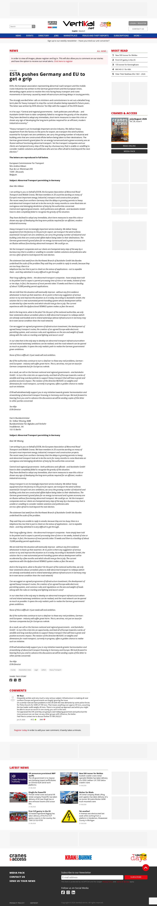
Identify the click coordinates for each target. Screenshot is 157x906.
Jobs (56, 35)
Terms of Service (123, 882)
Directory (43, 35)
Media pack (129, 151)
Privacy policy (17, 903)
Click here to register (63, 61)
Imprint (34, 903)
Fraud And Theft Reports (95, 35)
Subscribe (135, 877)
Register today (20, 730)
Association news (25, 670)
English (75, 31)
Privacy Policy (107, 882)
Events (29, 35)
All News (101, 51)
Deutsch (82, 31)
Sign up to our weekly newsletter (62, 40)
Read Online (129, 146)
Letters (43, 670)
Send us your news (22, 881)
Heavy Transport (55, 670)
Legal (36, 670)
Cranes (13, 670)
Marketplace (70, 35)
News (18, 35)
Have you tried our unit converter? (94, 40)
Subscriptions (121, 35)
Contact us (17, 876)
